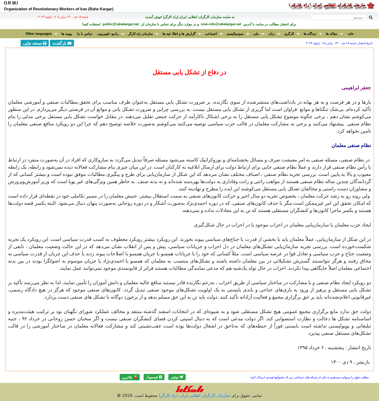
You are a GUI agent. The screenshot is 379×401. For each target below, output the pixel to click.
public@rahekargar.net (120, 24)
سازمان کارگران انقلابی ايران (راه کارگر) (194, 395)
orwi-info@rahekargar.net (220, 24)
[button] (177, 377)
